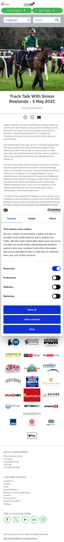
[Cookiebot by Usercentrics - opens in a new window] (48, 210)
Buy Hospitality (14, 10)
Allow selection (32, 319)
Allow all (32, 309)
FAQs (6, 486)
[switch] (56, 277)
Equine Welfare (11, 489)
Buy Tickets (45, 10)
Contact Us (8, 481)
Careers (7, 483)
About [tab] (52, 218)
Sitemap (7, 503)
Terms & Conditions (12, 500)
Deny (32, 329)
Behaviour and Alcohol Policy (17, 492)
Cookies (7, 495)
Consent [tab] (11, 218)
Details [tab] (32, 218)
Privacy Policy (10, 498)
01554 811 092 (13, 467)
